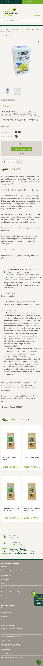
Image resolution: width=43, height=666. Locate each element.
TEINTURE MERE (6, 641)
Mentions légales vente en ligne (11, 592)
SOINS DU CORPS (6, 653)
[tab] (9, 162)
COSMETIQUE (5, 649)
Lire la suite (5, 126)
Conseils (4, 567)
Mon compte (12, 2)
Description (9, 162)
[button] (38, 42)
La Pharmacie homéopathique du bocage (14, 571)
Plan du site (5, 596)
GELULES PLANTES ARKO (28, 30)
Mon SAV (4, 616)
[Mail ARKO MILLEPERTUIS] (19, 132)
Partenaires (5, 579)
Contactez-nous (6, 575)
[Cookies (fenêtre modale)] (39, 662)
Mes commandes (6, 612)
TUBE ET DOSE (6, 632)
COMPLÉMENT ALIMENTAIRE (10, 645)
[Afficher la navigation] (37, 13)
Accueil (3, 30)
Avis (19, 162)
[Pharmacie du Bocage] (10, 11)
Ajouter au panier (23, 149)
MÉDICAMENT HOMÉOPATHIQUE (12, 628)
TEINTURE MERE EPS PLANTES (11, 637)
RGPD (3, 588)
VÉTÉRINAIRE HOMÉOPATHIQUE (11, 657)
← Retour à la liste (7, 35)
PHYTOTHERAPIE (12, 30)
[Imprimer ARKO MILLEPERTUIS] (16, 136)
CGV (2, 583)
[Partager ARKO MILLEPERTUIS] (16, 132)
